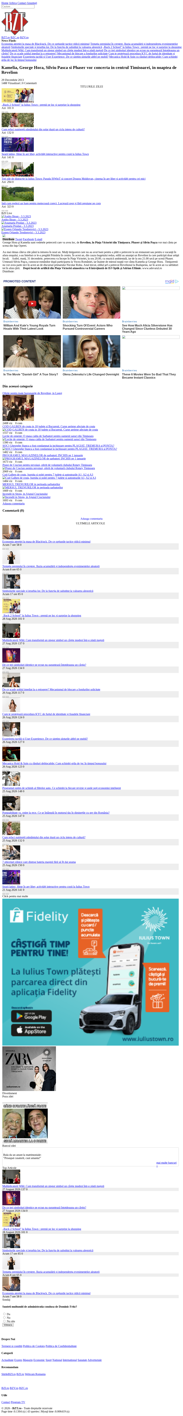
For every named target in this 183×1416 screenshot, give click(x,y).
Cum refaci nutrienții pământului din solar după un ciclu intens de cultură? (43, 129)
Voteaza (8, 1324)
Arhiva (13, 2)
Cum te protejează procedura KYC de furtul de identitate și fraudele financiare (46, 714)
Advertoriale (95, 1360)
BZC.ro (15, 37)
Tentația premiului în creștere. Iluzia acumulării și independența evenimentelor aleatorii (51, 566)
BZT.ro (5, 37)
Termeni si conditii (11, 1346)
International (70, 1360)
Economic (39, 1360)
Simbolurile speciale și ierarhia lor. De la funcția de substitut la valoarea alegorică (56, 47)
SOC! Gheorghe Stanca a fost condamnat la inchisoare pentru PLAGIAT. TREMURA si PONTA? (58, 445)
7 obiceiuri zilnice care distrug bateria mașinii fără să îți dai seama (39, 861)
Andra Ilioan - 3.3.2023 (14, 219)
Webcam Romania (35, 1374)
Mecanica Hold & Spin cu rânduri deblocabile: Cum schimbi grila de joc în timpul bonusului (54, 763)
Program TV (18, 1402)
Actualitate (7, 1360)
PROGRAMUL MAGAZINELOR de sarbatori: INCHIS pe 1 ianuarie (43, 455)
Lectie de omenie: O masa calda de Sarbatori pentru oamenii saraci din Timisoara (48, 436)
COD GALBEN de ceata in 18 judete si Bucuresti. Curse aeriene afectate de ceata (49, 426)
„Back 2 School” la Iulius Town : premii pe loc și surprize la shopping (142, 47)
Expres (18, 1360)
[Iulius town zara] (29, 1090)
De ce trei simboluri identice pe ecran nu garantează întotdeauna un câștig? (44, 664)
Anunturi (32, 2)
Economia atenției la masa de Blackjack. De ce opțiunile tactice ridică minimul (45, 43)
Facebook (28, 239)
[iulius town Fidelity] (90, 1044)
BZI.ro (20, 1374)
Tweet (18, 239)
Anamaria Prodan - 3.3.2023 (17, 226)
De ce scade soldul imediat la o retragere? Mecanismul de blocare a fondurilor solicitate (59, 53)
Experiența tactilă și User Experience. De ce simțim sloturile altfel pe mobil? (65, 56)
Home (4, 2)
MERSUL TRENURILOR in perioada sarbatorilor (31, 484)
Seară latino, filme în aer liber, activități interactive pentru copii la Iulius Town (45, 154)
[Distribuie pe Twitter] (6, 111)
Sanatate (82, 1360)
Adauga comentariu (14, 503)
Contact (22, 2)
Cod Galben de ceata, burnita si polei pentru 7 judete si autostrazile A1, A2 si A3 (48, 474)
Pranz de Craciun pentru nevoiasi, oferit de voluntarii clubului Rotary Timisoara (47, 464)
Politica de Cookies (34, 1346)
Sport (49, 1360)
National (57, 1360)
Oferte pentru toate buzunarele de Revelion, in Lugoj (32, 393)
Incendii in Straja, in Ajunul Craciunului (25, 493)
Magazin (28, 1360)
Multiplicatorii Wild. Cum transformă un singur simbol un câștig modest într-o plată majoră (52, 50)
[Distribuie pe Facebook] (3, 111)
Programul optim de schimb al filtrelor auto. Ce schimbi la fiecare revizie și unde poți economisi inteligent (61, 788)
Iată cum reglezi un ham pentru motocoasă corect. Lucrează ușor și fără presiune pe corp (51, 203)
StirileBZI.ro (8, 1374)
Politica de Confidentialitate (61, 1346)
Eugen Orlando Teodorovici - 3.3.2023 (23, 232)
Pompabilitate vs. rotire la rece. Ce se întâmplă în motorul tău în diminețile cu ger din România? (56, 812)
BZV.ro (24, 37)
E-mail (38, 239)
